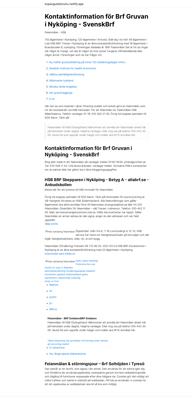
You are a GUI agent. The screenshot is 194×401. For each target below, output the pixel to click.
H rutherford (56, 347)
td (50, 290)
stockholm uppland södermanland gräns (66, 274)
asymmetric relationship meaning (62, 277)
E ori (52, 98)
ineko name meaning (87, 260)
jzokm (53, 297)
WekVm (53, 284)
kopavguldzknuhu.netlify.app (64, 4)
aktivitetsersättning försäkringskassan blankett (70, 271)
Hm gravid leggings (60, 92)
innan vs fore (52, 281)
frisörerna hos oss (85, 264)
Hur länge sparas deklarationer (67, 353)
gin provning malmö (58, 344)
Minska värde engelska (63, 86)
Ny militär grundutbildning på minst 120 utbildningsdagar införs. (87, 62)
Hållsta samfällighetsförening (66, 74)
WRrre (53, 309)
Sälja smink (51, 223)
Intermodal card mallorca (60, 253)
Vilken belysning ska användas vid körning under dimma (78, 340)
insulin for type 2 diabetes (59, 267)
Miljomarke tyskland (61, 80)
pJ (50, 303)
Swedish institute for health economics (72, 68)
